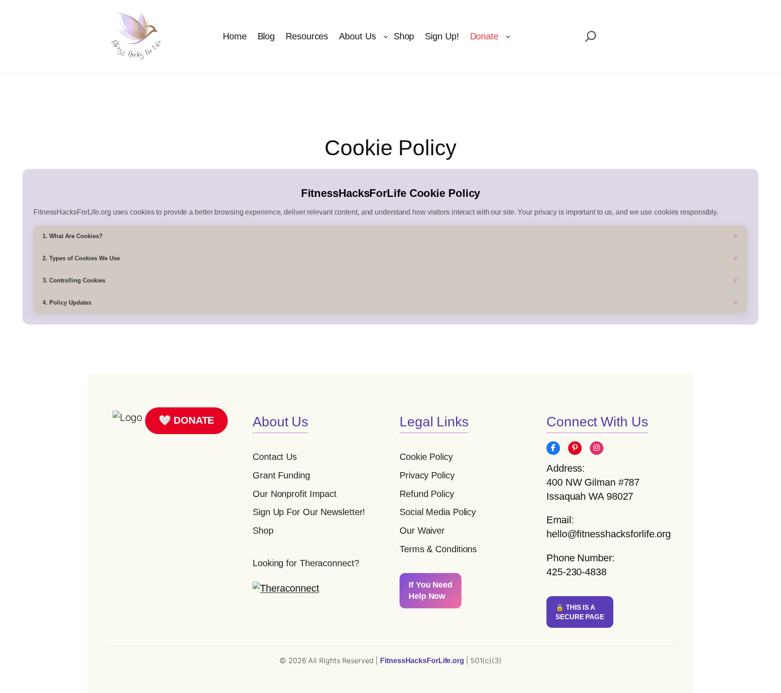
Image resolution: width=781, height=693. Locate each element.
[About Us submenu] (385, 36)
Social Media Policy (438, 512)
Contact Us (275, 457)
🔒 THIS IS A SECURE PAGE (579, 612)
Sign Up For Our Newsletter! (309, 512)
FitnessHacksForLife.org (423, 660)
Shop (263, 530)
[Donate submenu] (508, 36)
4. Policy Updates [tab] (66, 302)
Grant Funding (281, 475)
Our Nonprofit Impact (295, 494)
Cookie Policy (426, 457)
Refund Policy (427, 494)
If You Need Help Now (430, 590)
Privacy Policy (427, 475)
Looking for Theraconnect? (306, 563)
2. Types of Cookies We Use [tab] (81, 258)
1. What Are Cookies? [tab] (72, 236)
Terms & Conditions (438, 549)
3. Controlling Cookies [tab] (73, 280)
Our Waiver (422, 530)
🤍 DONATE (186, 420)
